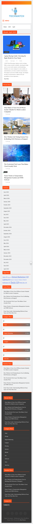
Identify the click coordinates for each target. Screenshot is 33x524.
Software (6, 282)
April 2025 (6, 224)
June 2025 (6, 217)
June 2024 (6, 240)
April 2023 (6, 269)
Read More (6, 78)
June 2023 (6, 265)
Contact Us (6, 504)
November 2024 (8, 227)
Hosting (12, 279)
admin (6, 60)
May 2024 (6, 243)
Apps (4, 277)
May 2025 (6, 220)
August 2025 (7, 211)
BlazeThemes (23, 520)
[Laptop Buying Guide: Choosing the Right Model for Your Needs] (16, 45)
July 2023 (6, 262)
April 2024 (6, 246)
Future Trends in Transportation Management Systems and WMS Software (13, 178)
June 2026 (6, 192)
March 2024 (7, 249)
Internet (17, 279)
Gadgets (6, 52)
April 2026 (6, 195)
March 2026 (7, 198)
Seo (24, 279)
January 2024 (7, 253)
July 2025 (6, 214)
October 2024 (7, 230)
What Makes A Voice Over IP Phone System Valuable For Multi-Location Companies (15, 110)
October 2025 (7, 204)
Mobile (21, 279)
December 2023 (7, 256)
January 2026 (7, 201)
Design (9, 277)
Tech (5, 104)
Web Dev (23, 282)
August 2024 (7, 237)
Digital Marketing (20, 277)
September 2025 (8, 208)
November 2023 (8, 259)
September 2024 (8, 233)
